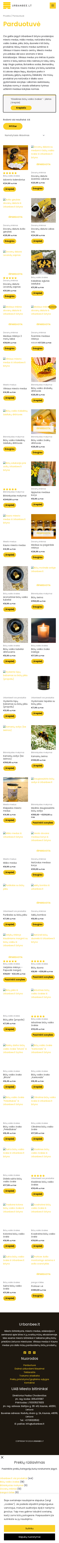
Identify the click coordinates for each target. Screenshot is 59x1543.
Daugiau (37, 188)
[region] (29, 1518)
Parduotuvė (29, 1365)
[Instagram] (34, 1352)
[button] (10, 173)
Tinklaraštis (29, 1372)
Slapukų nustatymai (29, 1536)
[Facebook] (24, 1352)
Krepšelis (21, 107)
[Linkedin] (29, 1352)
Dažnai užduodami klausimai (29, 1368)
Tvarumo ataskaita (29, 1375)
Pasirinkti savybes (43, 822)
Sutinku (29, 1528)
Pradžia (7, 16)
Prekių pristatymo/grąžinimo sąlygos (29, 1379)
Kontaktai (29, 1382)
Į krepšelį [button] (9, 189)
